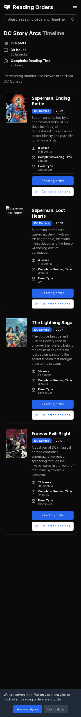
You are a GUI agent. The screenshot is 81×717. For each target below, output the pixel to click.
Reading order (53, 181)
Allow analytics (27, 709)
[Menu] (74, 6)
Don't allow (55, 709)
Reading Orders (33, 7)
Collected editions (55, 192)
